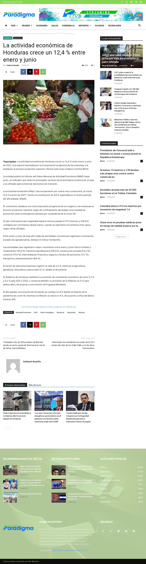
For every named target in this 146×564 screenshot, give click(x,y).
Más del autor (35, 385)
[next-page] (9, 427)
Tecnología (114, 25)
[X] (126, 2)
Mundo (26, 25)
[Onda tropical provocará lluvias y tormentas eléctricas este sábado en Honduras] (17, 401)
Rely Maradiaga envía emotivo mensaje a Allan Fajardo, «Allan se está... (80, 469)
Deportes (84, 25)
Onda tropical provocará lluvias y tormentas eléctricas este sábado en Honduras (17, 416)
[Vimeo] (131, 2)
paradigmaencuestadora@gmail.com (70, 550)
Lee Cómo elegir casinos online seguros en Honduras (49, 306)
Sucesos (99, 25)
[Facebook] (122, 2)
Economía (41, 25)
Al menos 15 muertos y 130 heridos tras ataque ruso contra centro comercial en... (119, 173)
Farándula (68, 25)
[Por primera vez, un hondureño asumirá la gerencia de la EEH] (59, 484)
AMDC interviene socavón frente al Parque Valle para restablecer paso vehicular (121, 58)
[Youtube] (141, 2)
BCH (35, 312)
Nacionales (18, 38)
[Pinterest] (36, 72)
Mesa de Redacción (109, 65)
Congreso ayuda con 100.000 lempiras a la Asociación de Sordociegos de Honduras (126, 91)
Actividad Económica (23, 312)
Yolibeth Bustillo (12, 65)
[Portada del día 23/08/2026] (10, 498)
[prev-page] (5, 427)
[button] (139, 25)
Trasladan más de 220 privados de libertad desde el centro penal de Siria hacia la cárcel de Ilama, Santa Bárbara (24, 345)
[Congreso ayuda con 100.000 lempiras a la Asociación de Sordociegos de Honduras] (105, 92)
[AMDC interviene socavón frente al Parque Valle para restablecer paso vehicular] (10, 470)
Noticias (82, 312)
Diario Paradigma (47, 312)
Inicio (5, 33)
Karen (102, 161)
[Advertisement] (48, 152)
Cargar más (120, 236)
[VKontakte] (136, 2)
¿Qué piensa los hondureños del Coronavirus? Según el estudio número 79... (81, 496)
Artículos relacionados (15, 385)
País (13, 25)
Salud (54, 25)
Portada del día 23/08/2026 (31, 494)
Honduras (60, 312)
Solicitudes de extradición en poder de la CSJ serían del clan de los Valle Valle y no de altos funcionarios (73, 345)
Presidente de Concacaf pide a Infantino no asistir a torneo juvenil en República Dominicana (120, 154)
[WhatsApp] (43, 72)
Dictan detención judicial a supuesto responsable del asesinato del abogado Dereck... (32, 482)
